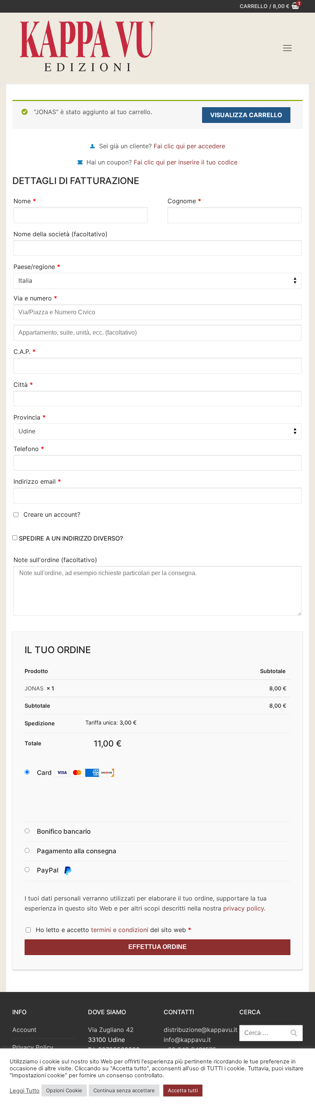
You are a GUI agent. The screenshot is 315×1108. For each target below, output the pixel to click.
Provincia (29, 417)
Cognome (184, 201)
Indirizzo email (37, 481)
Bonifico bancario (64, 831)
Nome (24, 201)
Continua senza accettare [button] (124, 1090)
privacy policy (243, 908)
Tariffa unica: (111, 722)
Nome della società (60, 234)
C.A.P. (24, 351)
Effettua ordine (157, 947)
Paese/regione (36, 266)
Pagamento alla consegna (76, 851)
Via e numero (35, 298)
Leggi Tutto (25, 1090)
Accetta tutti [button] (183, 1090)
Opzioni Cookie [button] (64, 1090)
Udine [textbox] (26, 431)
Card (44, 772)
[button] (83, 773)
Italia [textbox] (25, 280)
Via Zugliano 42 (111, 1029)
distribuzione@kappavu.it (200, 1029)
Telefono (28, 449)
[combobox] (157, 281)
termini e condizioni (119, 930)
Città (23, 384)
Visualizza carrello (246, 115)
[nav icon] (287, 48)
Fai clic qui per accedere (189, 146)
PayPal (48, 870)
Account (24, 1029)
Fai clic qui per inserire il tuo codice (185, 162)
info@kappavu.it (187, 1039)
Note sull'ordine (55, 560)
